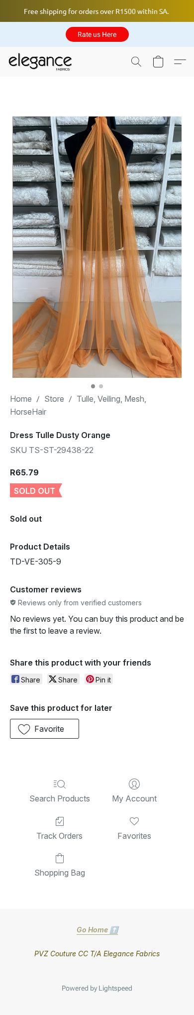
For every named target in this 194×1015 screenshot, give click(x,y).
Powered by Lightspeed (97, 988)
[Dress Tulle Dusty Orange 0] (96, 247)
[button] (97, 34)
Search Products (59, 798)
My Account (134, 798)
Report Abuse (97, 972)
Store (54, 399)
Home (21, 399)
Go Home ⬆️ (97, 929)
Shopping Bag (59, 873)
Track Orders (59, 836)
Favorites (134, 836)
